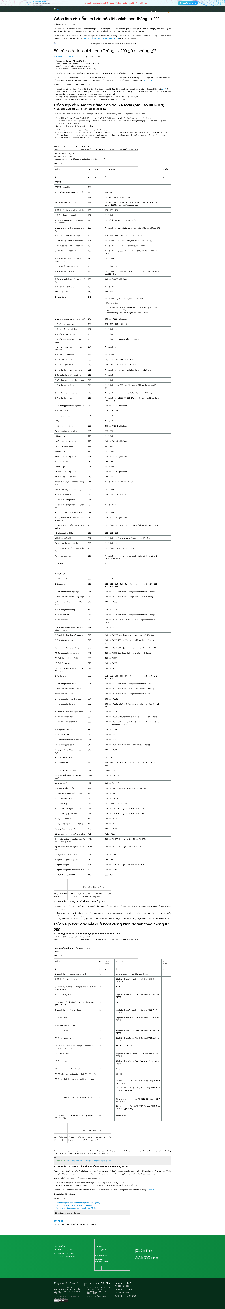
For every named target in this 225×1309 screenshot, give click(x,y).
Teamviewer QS (100, 1259)
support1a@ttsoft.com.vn (103, 1250)
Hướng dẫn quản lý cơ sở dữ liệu (146, 1253)
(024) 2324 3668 (59, 1253)
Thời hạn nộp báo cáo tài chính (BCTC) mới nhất (74, 1205)
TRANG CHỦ (135, 12)
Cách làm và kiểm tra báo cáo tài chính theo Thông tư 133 (88, 1161)
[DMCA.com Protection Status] (61, 1301)
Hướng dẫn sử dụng (142, 1249)
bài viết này (147, 80)
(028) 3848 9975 (59, 1250)
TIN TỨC (168, 12)
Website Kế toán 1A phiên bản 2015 (147, 1258)
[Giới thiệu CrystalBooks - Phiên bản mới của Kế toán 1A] (112, 6)
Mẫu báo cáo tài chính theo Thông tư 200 (70, 56)
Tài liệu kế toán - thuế (142, 1256)
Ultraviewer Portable (101, 1261)
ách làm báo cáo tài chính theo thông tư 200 (101, 38)
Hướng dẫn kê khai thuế (143, 1251)
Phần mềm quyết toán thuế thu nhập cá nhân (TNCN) (76, 1208)
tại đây (164, 89)
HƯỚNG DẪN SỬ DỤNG (152, 12)
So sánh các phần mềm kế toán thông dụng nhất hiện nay (78, 1202)
